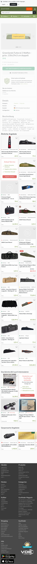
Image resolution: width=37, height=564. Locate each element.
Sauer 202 (21, 469)
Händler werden (22, 525)
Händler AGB (4, 545)
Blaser (2, 487)
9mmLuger (3, 508)
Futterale (22, 103)
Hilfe (19, 523)
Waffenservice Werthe (9, 90)
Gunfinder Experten (23, 528)
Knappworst (4, 469)
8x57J (2, 506)
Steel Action (4, 491)
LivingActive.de (5, 470)
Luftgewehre (21, 489)
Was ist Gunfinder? (23, 526)
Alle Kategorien (5, 525)
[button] (34, 8)
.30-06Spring (4, 501)
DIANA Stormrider (23, 475)
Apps (19, 534)
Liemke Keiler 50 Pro (23, 472)
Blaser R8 (20, 467)
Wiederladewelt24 (5, 475)
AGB (2, 543)
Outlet (2, 533)
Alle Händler (4, 528)
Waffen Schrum (5, 472)
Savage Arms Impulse (23, 477)
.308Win (3, 500)
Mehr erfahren (24, 84)
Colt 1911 (21, 473)
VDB (2, 473)
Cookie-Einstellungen (6, 548)
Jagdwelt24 (4, 467)
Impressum (4, 550)
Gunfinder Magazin (23, 531)
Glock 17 (20, 470)
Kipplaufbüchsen (22, 486)
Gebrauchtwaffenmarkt (7, 536)
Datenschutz (4, 547)
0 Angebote (5, 94)
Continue (13, 4)
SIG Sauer (3, 486)
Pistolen (20, 491)
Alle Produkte (4, 526)
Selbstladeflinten (22, 487)
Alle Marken (4, 523)
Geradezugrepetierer (23, 492)
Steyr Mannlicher (5, 489)
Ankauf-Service (22, 529)
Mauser (3, 484)
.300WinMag (4, 503)
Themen (3, 531)
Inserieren (29, 9)
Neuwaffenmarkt (5, 534)
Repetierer (21, 484)
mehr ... (3, 477)
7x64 (2, 504)
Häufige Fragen (5, 552)
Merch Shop (21, 538)
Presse (20, 536)
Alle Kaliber (4, 529)
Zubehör (16, 103)
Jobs (19, 533)
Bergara (3, 492)
